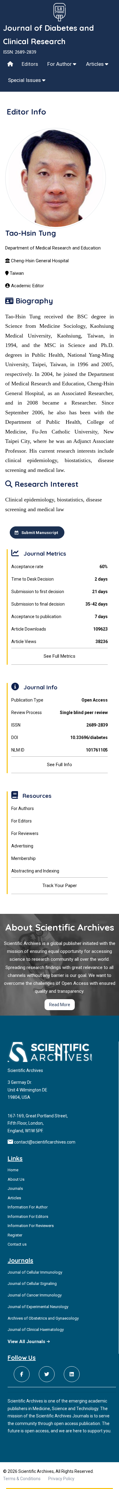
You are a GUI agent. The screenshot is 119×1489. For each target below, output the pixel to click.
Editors (30, 64)
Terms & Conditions (22, 1478)
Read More (59, 1004)
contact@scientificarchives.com (44, 1142)
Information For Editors (28, 1216)
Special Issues (25, 80)
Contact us (17, 1244)
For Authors (22, 808)
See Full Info (59, 764)
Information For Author (28, 1207)
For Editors (21, 821)
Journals (15, 1188)
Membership (23, 858)
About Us (16, 1179)
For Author (60, 64)
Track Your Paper (59, 885)
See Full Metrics (59, 656)
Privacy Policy (61, 1478)
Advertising (22, 846)
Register (15, 1235)
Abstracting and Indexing (35, 870)
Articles (95, 64)
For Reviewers (24, 833)
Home (13, 1170)
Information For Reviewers (31, 1225)
